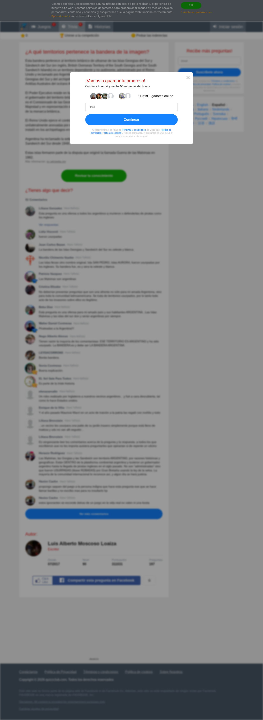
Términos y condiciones (134, 129)
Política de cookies (112, 133)
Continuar (131, 119)
